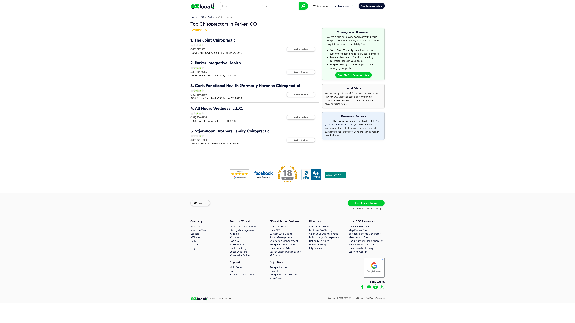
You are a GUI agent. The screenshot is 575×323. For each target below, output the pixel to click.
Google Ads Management (284, 244)
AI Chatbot (276, 255)
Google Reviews (279, 267)
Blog (193, 248)
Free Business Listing (366, 203)
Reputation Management (284, 241)
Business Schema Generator (365, 233)
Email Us (201, 203)
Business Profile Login (321, 230)
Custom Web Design (281, 233)
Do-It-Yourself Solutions (243, 226)
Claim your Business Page (323, 233)
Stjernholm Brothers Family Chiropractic (232, 131)
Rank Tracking (238, 248)
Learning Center (358, 251)
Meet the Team (198, 230)
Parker (211, 17)
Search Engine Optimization (285, 251)
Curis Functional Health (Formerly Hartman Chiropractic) (247, 85)
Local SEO (275, 230)
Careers (194, 233)
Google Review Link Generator (366, 241)
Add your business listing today (352, 122)
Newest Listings (318, 244)
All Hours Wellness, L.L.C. (219, 108)
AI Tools (234, 233)
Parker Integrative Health (218, 62)
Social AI (234, 241)
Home (193, 17)
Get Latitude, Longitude (362, 244)
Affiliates (195, 237)
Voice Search (277, 278)
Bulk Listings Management (324, 237)
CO (202, 17)
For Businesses (341, 5)
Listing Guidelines (319, 241)
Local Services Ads (280, 248)
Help (193, 241)
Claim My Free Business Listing (353, 75)
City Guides (315, 248)
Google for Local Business (284, 274)
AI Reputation (237, 244)
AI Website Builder (240, 255)
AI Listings (236, 237)
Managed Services (280, 226)
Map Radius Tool (358, 230)
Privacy (213, 298)
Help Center (236, 267)
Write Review (301, 49)
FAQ (232, 271)
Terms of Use (224, 298)
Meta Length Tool (358, 237)
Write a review (321, 5)
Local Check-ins (238, 251)
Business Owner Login (242, 274)
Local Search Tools (359, 226)
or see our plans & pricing (366, 208)
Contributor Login (319, 226)
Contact (194, 244)
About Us (195, 226)
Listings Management (242, 230)
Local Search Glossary (361, 248)
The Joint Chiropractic (215, 40)
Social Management (281, 237)
